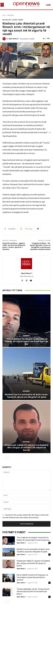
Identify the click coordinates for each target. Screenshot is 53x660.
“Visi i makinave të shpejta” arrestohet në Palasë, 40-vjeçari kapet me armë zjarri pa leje (26, 341)
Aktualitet (10, 15)
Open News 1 (14, 38)
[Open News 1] (4, 38)
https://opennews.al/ (26, 276)
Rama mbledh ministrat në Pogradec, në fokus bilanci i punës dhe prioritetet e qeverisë (32, 577)
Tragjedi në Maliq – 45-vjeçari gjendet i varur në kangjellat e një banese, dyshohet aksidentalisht (40, 246)
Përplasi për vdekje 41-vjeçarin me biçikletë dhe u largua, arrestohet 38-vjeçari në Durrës (26, 447)
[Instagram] (26, 280)
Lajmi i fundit (17, 20)
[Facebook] (22, 280)
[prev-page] (4, 457)
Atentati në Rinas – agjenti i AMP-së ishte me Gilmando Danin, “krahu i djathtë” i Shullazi (13, 246)
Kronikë (26, 335)
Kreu (4, 15)
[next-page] (7, 457)
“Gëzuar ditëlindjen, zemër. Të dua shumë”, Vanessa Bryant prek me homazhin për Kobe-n (33, 591)
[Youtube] (31, 280)
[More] (38, 228)
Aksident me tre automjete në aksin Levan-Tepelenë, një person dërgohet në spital (26, 395)
